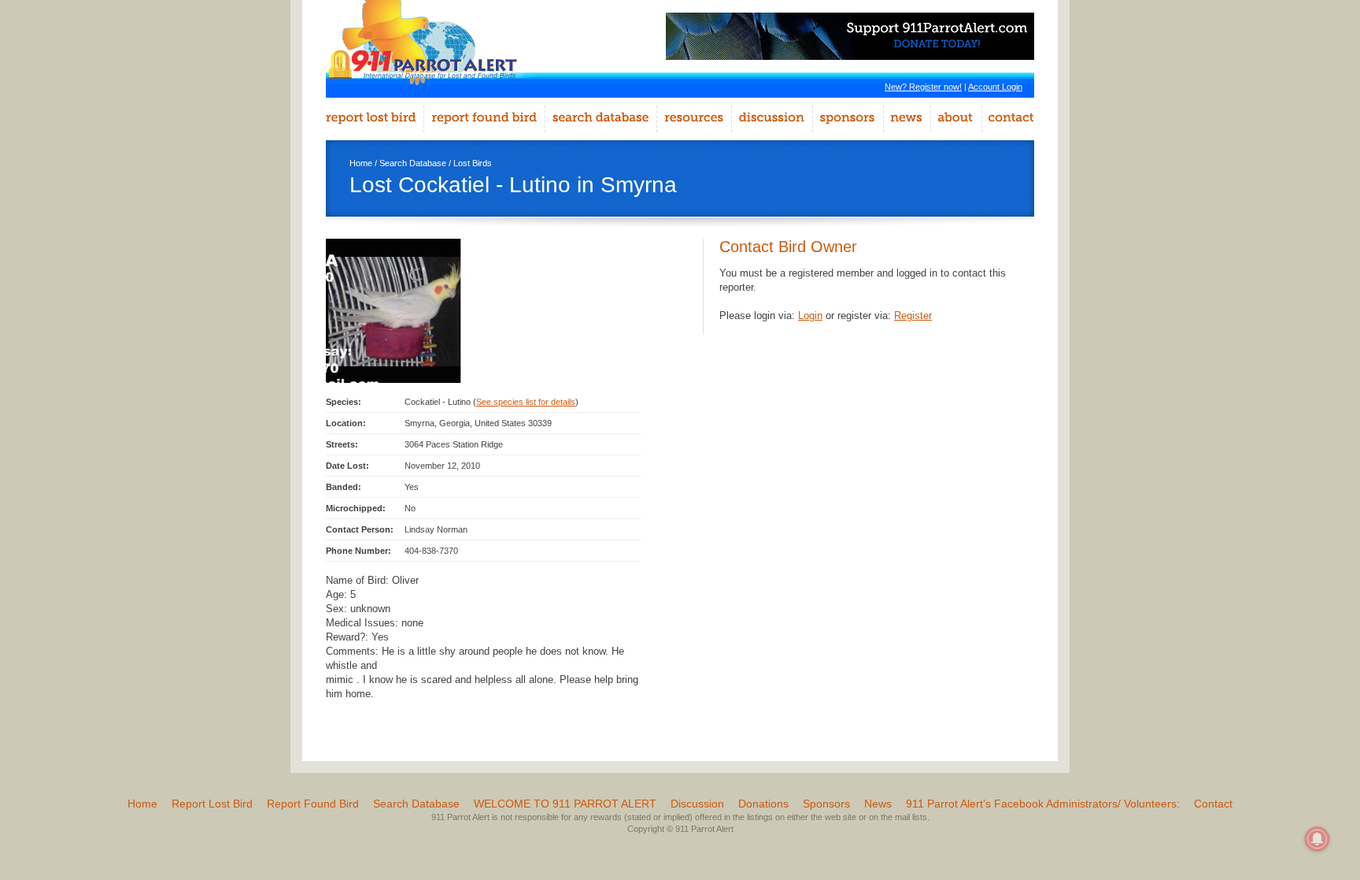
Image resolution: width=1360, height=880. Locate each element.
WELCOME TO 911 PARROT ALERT (565, 803)
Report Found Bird (313, 803)
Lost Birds (472, 163)
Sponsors (826, 803)
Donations (763, 803)
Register (913, 315)
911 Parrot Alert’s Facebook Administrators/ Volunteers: (1043, 803)
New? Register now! (923, 86)
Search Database (412, 163)
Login (810, 315)
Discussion (697, 803)
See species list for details (525, 402)
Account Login (995, 86)
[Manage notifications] (1317, 839)
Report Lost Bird (212, 803)
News (878, 803)
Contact (1213, 803)
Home (360, 163)
